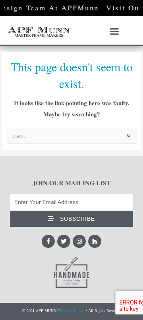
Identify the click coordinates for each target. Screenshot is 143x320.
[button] (114, 31)
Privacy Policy (71, 310)
